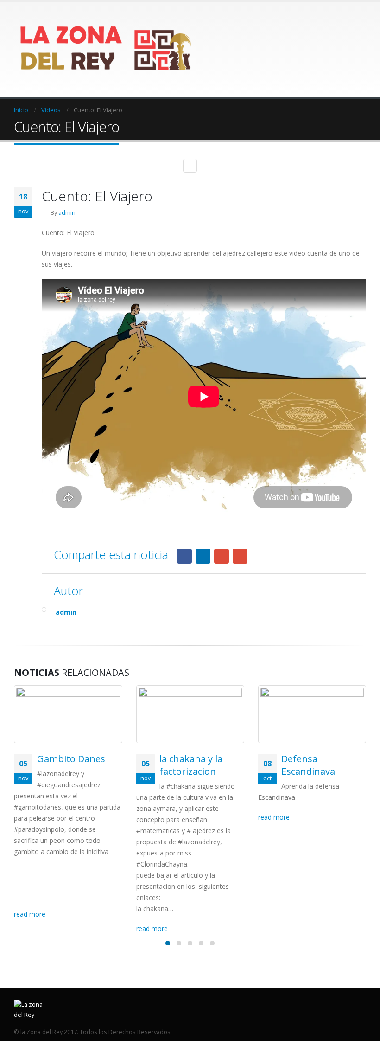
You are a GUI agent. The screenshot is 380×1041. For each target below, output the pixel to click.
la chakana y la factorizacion (190, 765)
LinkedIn (203, 556)
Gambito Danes (71, 758)
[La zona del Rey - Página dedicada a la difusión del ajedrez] (106, 49)
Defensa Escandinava (308, 765)
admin (67, 213)
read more (30, 914)
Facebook (184, 556)
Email (240, 556)
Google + (221, 556)
